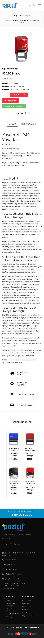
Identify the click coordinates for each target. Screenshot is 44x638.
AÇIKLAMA (12, 124)
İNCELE (15, 442)
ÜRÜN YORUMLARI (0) (28, 124)
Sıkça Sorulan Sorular (29, 616)
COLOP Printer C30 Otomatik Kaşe (14, 483)
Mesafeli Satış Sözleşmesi (10, 605)
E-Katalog (9, 617)
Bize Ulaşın (25, 604)
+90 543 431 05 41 (10, 564)
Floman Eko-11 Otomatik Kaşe (30, 449)
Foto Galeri (25, 610)
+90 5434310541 (11, 569)
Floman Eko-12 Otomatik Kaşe (14, 449)
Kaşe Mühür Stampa (17, 86)
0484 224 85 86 (22, 514)
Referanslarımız (27, 607)
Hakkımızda (9, 601)
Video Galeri (26, 613)
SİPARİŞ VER (11, 100)
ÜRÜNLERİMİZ (26, 601)
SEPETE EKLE (20, 95)
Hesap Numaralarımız (12, 614)
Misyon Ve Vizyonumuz (10, 610)
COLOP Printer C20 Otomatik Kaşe (30, 483)
